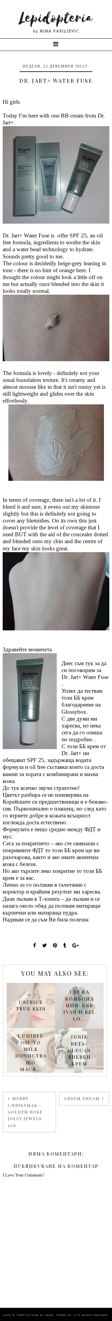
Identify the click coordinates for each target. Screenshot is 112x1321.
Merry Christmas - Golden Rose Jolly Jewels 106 (25, 1112)
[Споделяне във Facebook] (34, 945)
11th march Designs (90, 1315)
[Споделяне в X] (44, 945)
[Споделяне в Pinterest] (55, 945)
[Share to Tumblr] (64, 945)
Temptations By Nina (35, 1315)
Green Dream (82, 1098)
